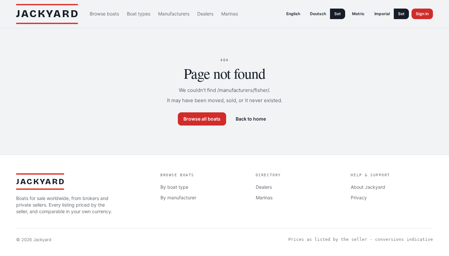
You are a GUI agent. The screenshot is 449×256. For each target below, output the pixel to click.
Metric (358, 13)
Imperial (382, 13)
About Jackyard (368, 187)
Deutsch (318, 13)
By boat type (174, 187)
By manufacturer (178, 197)
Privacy (359, 197)
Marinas (229, 13)
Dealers (205, 13)
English (293, 13)
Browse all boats (202, 119)
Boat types (138, 13)
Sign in (422, 13)
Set (337, 13)
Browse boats (104, 13)
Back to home (251, 119)
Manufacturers (173, 13)
